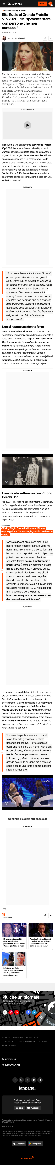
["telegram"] (34, 1012)
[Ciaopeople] (27, 1158)
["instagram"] (10, 1012)
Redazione (43, 1041)
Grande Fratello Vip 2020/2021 (15, 10)
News (4, 909)
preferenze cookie (9, 1045)
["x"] (22, 1012)
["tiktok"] (5, 1012)
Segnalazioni (18, 1037)
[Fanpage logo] (15, 3)
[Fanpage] (27, 1088)
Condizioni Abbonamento (26, 1041)
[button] (50, 38)
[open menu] (3, 4)
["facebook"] (28, 1012)
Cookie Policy (7, 1041)
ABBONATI (42, 3)
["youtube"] (16, 1012)
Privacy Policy (32, 1037)
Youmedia (6, 1037)
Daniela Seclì (20, 38)
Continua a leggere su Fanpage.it (27, 818)
